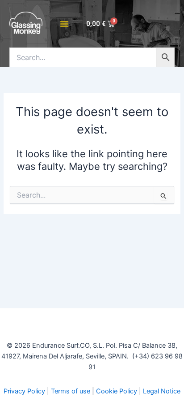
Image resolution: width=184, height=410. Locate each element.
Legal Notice (161, 391)
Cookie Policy (116, 391)
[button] (64, 23)
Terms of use (70, 391)
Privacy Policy (24, 391)
